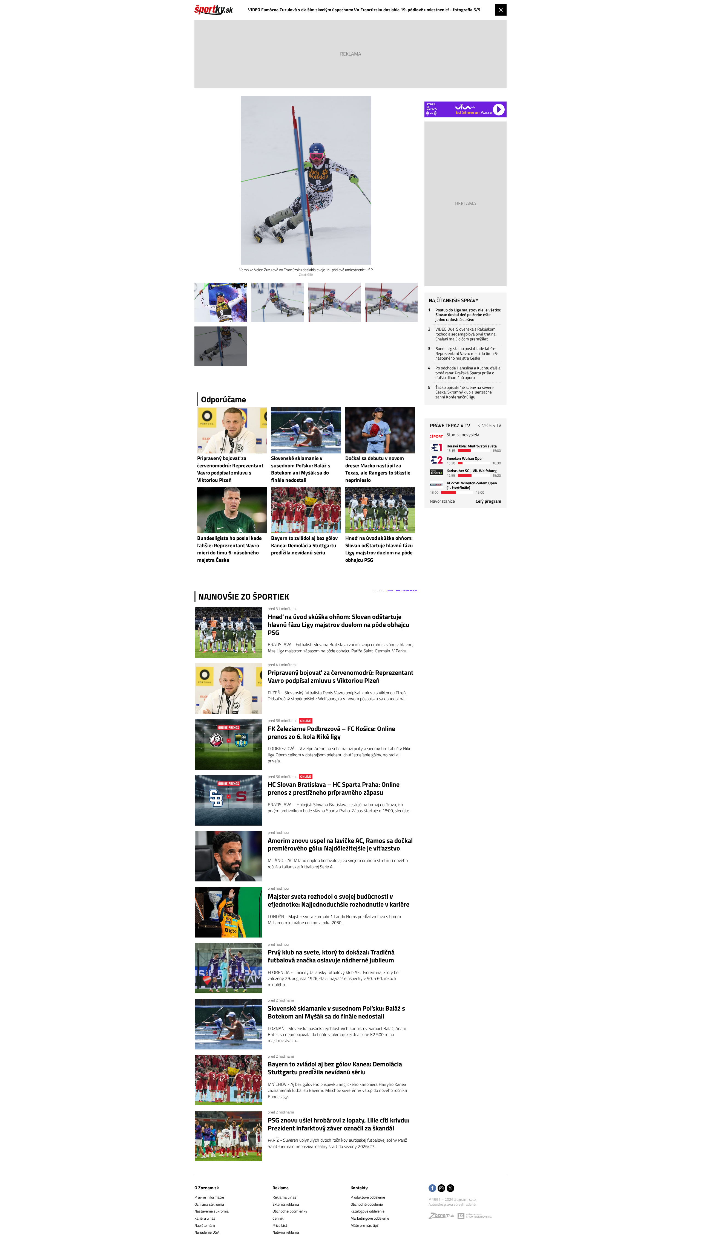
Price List (279, 1225)
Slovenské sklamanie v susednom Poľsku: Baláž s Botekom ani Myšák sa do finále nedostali (336, 1012)
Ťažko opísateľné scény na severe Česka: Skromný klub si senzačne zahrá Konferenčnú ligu (464, 392)
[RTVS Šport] (436, 436)
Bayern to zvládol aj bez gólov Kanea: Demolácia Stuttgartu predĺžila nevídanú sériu (335, 1068)
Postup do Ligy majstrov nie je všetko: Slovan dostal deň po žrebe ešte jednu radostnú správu (468, 315)
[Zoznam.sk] (443, 1217)
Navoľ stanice (442, 501)
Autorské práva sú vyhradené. (452, 1204)
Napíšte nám (204, 1225)
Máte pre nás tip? (364, 1225)
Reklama (280, 1187)
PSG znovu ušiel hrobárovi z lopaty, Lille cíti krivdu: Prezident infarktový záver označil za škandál (338, 1124)
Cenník (278, 1218)
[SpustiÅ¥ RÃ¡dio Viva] (465, 106)
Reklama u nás (284, 1197)
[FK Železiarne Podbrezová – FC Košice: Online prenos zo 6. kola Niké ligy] (228, 744)
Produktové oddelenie (367, 1197)
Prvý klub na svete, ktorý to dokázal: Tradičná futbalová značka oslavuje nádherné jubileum (331, 956)
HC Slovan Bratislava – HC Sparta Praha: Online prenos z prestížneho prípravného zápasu (334, 788)
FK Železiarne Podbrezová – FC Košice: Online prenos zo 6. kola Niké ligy (331, 732)
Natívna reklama (285, 1232)
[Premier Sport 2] (436, 484)
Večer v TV (491, 425)
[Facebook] (432, 1188)
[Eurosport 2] (436, 460)
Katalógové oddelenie (367, 1211)
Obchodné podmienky (289, 1211)
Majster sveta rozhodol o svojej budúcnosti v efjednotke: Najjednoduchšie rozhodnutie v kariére (338, 900)
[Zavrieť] (501, 10)
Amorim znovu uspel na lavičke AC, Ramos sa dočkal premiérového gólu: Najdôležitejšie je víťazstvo (340, 844)
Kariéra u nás (205, 1218)
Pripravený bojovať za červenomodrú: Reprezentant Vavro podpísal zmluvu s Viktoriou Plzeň (340, 676)
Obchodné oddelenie (366, 1204)
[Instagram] (441, 1188)
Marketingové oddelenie (369, 1218)
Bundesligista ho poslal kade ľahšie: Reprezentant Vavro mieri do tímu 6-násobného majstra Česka (467, 353)
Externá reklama (285, 1204)
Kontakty (359, 1187)
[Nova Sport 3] (436, 472)
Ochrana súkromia (209, 1204)
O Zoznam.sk (206, 1187)
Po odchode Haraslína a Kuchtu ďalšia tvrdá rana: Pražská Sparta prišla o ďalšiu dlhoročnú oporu (468, 373)
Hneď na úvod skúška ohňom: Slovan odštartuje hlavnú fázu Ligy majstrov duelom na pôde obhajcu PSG (338, 624)
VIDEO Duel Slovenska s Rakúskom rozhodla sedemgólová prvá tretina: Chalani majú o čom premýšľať (465, 334)
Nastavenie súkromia (211, 1211)
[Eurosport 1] (436, 447)
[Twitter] (450, 1188)
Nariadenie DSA (206, 1232)
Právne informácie (209, 1197)
